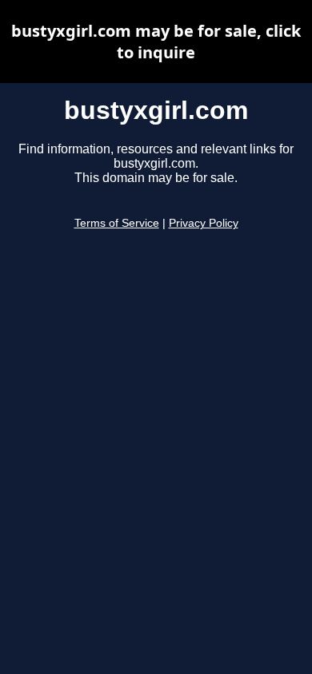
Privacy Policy (203, 223)
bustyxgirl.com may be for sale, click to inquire (156, 41)
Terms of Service (116, 223)
